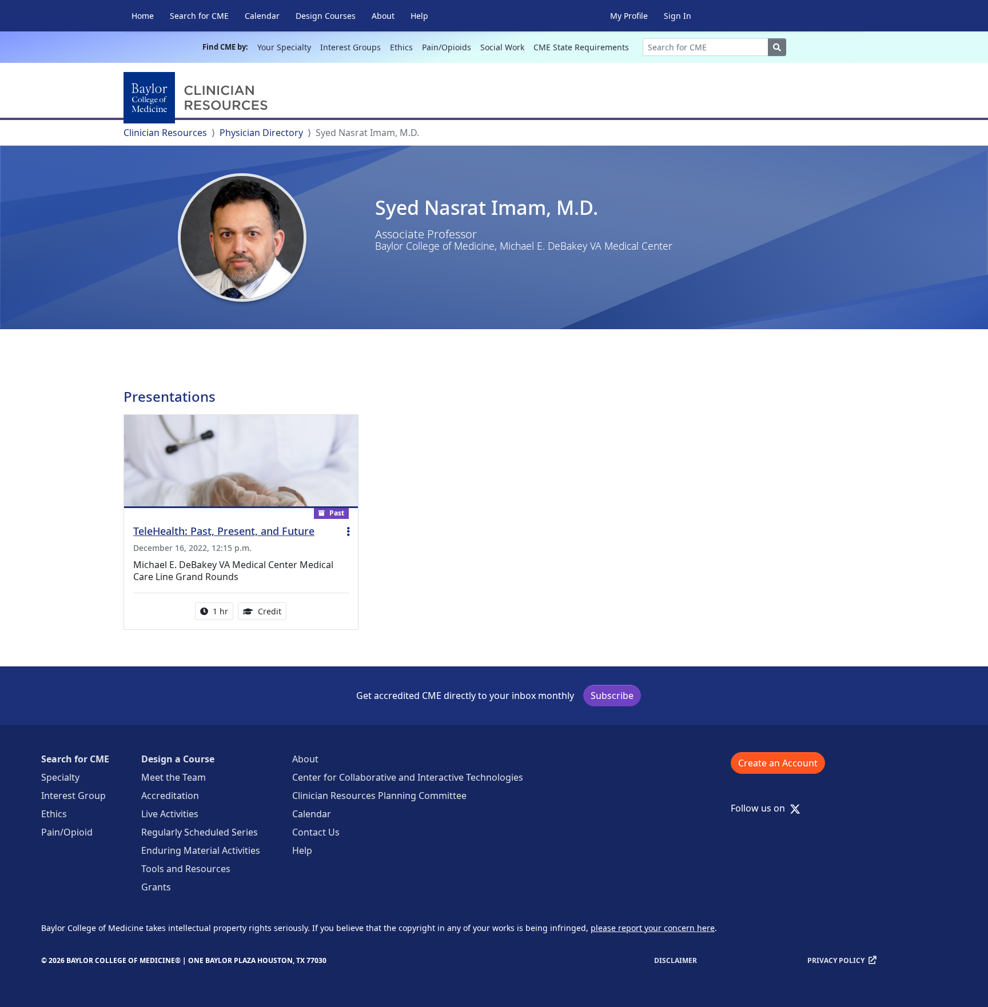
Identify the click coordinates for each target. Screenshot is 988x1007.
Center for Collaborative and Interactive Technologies (407, 777)
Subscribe (612, 695)
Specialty (60, 777)
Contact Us (316, 832)
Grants (156, 887)
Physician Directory (261, 132)
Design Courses (326, 15)
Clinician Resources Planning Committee (379, 795)
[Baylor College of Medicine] (198, 97)
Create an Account (778, 763)
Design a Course (177, 759)
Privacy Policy (836, 960)
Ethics (401, 47)
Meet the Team (173, 777)
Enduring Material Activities (200, 850)
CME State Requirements (581, 47)
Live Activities (169, 814)
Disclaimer (675, 960)
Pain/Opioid (67, 832)
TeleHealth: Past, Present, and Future (223, 531)
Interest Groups (350, 47)
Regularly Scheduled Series (199, 832)
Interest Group (73, 795)
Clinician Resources (165, 132)
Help (419, 15)
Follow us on (761, 808)
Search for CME (199, 15)
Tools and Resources (185, 868)
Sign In (677, 15)
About (383, 15)
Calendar (262, 15)
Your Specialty (284, 47)
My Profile (629, 15)
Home (143, 15)
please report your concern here (653, 927)
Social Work (502, 47)
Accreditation (170, 795)
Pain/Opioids (446, 47)
